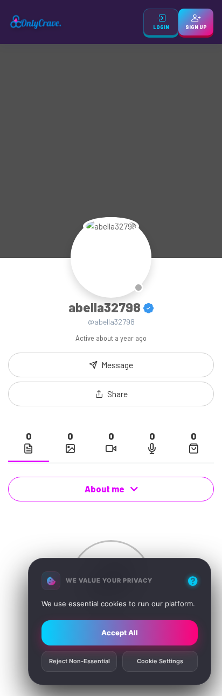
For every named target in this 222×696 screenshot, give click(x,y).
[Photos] (70, 448)
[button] (111, 394)
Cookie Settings (160, 661)
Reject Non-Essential (79, 661)
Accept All (119, 632)
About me (105, 489)
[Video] (111, 448)
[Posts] (28, 448)
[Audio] (152, 448)
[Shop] (193, 448)
